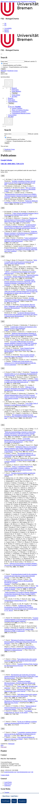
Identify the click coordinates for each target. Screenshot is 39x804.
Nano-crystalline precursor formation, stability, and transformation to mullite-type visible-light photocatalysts (21, 380)
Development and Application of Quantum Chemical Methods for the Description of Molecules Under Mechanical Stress (21, 676)
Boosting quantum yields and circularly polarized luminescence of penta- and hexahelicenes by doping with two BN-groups (20, 291)
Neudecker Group (12, 70)
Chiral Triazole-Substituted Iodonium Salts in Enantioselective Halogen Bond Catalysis (21, 214)
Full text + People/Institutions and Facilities (15, 67)
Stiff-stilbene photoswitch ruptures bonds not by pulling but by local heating (20, 695)
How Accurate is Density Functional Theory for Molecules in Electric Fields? (19, 355)
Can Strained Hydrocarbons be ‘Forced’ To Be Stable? (18, 711)
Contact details (5, 775)
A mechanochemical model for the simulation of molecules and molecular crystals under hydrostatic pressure (20, 575)
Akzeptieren (22, 801)
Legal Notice (8, 782)
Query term (4, 61)
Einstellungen (6, 801)
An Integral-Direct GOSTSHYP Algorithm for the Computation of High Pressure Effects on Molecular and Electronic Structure (20, 226)
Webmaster (11, 743)
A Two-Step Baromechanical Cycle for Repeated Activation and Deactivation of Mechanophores (19, 440)
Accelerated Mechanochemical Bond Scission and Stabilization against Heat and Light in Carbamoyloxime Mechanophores (20, 314)
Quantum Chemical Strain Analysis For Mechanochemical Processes (21, 664)
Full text (5, 63)
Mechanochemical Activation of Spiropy (20, 195)
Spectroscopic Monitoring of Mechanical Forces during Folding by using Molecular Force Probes (21, 701)
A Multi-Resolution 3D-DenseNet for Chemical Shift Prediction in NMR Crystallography (20, 629)
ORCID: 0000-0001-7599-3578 (12, 164)
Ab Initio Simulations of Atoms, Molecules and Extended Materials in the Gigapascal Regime (20, 299)
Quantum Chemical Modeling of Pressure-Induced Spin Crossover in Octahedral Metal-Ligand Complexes (21, 619)
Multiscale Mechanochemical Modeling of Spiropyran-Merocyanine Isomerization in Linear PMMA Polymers (20, 335)
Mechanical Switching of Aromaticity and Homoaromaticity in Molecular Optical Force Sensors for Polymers (20, 641)
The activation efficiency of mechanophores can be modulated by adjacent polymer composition (20, 455)
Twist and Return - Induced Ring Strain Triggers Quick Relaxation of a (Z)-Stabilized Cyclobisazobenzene (20, 648)
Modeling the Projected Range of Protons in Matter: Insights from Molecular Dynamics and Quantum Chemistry (20, 219)
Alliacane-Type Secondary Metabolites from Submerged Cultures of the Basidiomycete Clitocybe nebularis (20, 388)
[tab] (19, 176)
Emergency (7, 785)
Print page (4, 747)
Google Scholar (6, 160)
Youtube (6, 792)
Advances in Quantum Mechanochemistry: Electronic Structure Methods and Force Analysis (19, 683)
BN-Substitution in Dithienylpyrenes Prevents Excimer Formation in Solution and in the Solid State (20, 416)
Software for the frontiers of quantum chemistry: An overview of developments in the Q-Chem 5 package (20, 564)
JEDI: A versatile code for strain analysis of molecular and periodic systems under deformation (20, 261)
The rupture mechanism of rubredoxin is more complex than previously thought (21, 587)
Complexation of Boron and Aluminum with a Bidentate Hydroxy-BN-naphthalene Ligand (20, 328)
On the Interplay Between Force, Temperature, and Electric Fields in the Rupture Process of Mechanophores (19, 306)
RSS (2, 745)
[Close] (8, 105)
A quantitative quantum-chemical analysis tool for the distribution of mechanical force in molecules (20, 734)
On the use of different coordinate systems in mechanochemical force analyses (20, 722)
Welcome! (4, 70)
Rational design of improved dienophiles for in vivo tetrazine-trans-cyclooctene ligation (20, 707)
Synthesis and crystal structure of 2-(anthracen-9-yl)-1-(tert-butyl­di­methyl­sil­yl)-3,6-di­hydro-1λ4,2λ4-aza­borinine (20, 363)
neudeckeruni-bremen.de (18, 772)
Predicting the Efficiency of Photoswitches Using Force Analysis (18, 690)
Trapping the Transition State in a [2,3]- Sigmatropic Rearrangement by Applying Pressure (21, 373)
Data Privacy (8, 784)
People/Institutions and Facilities (12, 65)
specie (29, 435)
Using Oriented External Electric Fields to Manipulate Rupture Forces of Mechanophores (19, 349)
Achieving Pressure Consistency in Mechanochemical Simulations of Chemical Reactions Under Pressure (20, 233)
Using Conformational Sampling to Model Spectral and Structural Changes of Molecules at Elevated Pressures (20, 239)
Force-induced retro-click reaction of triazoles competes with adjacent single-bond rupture (20, 659)
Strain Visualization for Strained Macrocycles (19, 599)
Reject (14, 801)
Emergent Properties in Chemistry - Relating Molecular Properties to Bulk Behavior (21, 276)
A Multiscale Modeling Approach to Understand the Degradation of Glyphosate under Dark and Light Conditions (20, 249)
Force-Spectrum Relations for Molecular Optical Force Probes (19, 738)
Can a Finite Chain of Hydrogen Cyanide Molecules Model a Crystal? (21, 404)
